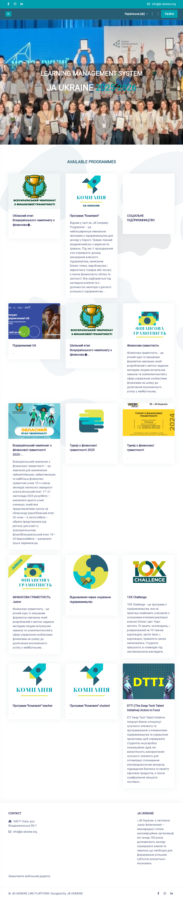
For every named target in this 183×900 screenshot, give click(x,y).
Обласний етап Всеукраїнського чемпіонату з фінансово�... (34, 220)
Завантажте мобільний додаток (29, 876)
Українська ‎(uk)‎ (135, 14)
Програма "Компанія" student (90, 705)
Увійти (169, 14)
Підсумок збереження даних (27, 872)
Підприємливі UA (24, 345)
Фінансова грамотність (143, 345)
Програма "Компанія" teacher (33, 705)
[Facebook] (8, 4)
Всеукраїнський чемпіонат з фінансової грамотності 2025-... (32, 450)
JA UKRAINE (75, 893)
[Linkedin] (21, 4)
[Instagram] (15, 4)
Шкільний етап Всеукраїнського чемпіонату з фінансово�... (91, 350)
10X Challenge (137, 597)
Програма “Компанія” (84, 215)
